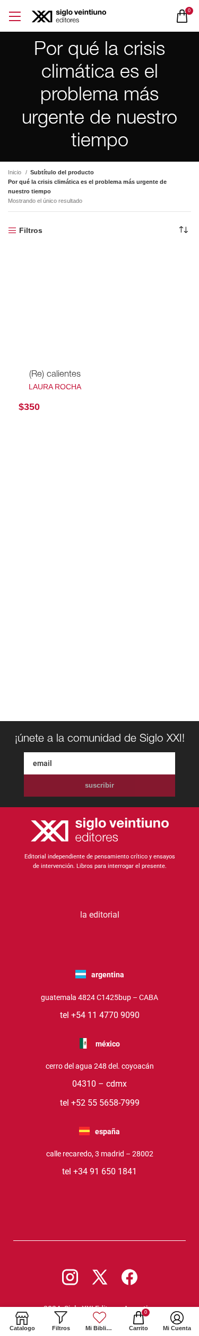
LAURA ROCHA (55, 386)
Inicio (15, 172)
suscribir (99, 785)
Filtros (30, 230)
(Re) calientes (55, 374)
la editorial (99, 915)
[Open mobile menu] (15, 16)
